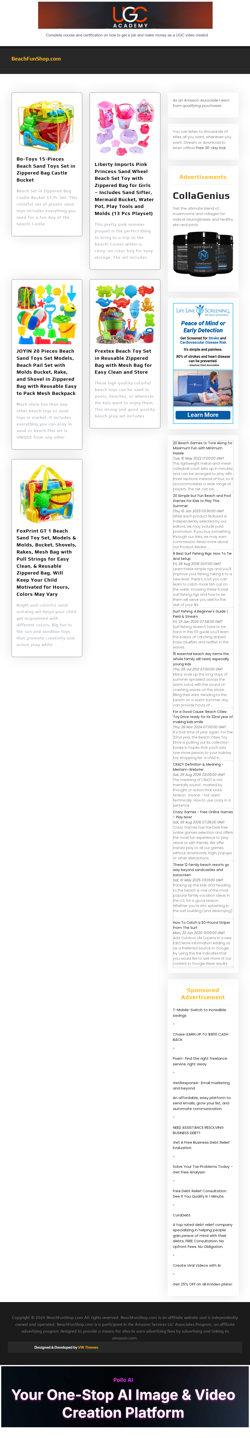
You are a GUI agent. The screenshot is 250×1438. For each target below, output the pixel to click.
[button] (125, 71)
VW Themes (87, 1347)
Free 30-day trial (211, 147)
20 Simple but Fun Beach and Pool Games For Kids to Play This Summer (202, 500)
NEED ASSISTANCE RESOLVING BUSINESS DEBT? (198, 1130)
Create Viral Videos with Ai (197, 1265)
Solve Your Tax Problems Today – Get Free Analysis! (203, 1169)
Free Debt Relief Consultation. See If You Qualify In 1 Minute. (200, 1193)
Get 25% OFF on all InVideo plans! (202, 1284)
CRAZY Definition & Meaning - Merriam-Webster (198, 767)
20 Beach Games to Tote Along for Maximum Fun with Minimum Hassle (202, 448)
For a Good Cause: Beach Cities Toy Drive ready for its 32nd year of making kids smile (203, 716)
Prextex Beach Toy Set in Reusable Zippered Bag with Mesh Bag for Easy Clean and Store (123, 361)
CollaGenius (201, 195)
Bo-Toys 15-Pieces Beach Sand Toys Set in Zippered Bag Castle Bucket (46, 169)
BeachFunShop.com (36, 58)
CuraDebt (182, 1215)
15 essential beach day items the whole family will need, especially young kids (201, 659)
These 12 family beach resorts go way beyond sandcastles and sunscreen (201, 869)
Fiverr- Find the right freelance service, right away (200, 1061)
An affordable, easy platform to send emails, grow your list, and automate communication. (202, 1103)
